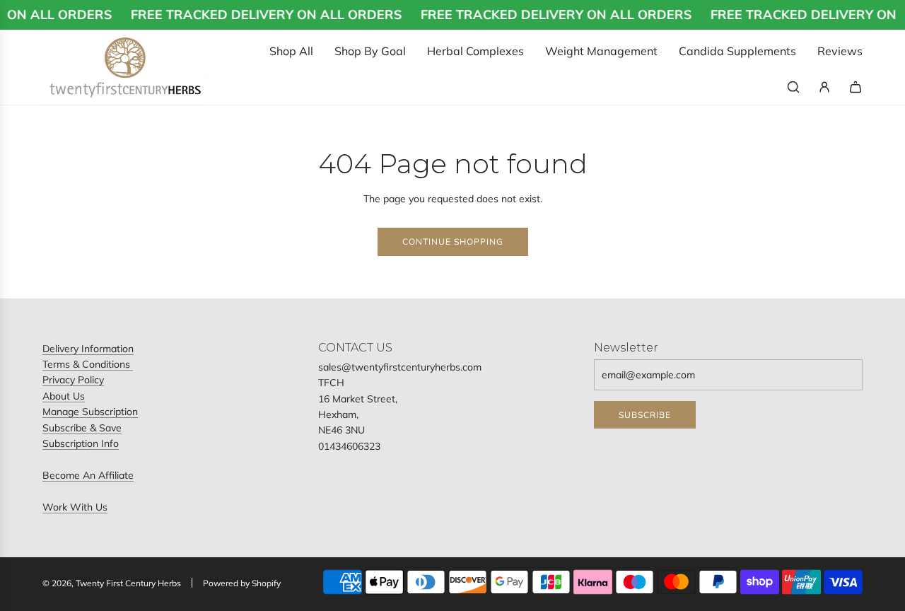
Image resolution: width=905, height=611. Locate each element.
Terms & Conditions (87, 364)
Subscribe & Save (82, 427)
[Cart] (855, 87)
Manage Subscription (90, 411)
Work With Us (74, 507)
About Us (63, 396)
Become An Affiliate (88, 475)
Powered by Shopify (242, 583)
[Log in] (824, 87)
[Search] (793, 87)
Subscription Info (80, 443)
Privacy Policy (73, 379)
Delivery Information (88, 348)
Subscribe (645, 414)
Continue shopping (452, 241)
